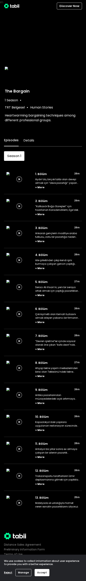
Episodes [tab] (11, 140)
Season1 (14, 156)
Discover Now (69, 6)
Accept (42, 572)
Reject (8, 572)
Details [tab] (28, 140)
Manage (23, 572)
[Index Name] (19, 179)
